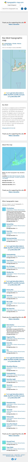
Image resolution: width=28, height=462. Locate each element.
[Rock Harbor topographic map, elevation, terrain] (4, 329)
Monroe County (21, 209)
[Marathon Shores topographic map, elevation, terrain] (4, 368)
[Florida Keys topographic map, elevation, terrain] (4, 214)
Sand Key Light (11, 379)
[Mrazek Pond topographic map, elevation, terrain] (4, 443)
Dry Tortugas (11, 266)
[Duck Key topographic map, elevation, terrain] (4, 233)
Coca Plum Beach (12, 424)
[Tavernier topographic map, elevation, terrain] (4, 297)
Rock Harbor (10, 325)
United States (10, 209)
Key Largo (10, 301)
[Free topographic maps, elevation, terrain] (2, 43)
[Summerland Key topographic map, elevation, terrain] (4, 240)
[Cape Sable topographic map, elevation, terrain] (4, 449)
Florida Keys (10, 208)
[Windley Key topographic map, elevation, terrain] (4, 274)
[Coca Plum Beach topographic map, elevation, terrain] (4, 426)
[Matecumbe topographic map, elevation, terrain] (4, 419)
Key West (9, 227)
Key (8, 350)
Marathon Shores (12, 366)
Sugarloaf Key (11, 337)
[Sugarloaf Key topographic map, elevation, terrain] (4, 338)
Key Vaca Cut (10, 308)
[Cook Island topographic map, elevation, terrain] (4, 262)
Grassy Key (10, 290)
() (13, 177)
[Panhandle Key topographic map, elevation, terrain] (4, 256)
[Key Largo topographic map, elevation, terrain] (4, 303)
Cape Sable (10, 447)
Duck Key (9, 231)
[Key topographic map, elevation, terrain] (4, 351)
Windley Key (10, 272)
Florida (15, 209)
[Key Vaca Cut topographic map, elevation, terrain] (4, 310)
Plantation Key (11, 402)
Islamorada (9, 275)
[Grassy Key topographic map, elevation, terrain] (4, 291)
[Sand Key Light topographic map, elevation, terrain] (4, 380)
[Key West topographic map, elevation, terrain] (14, 159)
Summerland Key (12, 238)
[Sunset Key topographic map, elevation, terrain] (4, 226)
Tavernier (9, 295)
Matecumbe (10, 417)
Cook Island (10, 260)
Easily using (14, 94)
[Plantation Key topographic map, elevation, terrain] (4, 405)
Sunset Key (10, 224)
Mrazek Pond (11, 441)
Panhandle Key (11, 254)
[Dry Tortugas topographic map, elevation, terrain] (4, 268)
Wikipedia (4, 128)
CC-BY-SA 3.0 (11, 128)
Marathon (9, 369)
